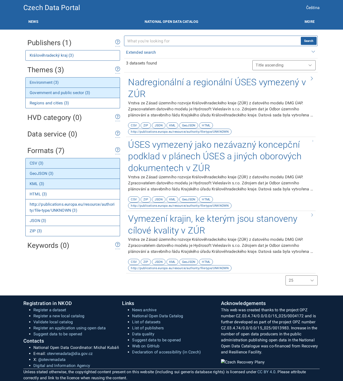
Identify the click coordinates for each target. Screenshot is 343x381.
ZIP (145, 125)
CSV (134, 125)
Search (308, 41)
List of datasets (146, 322)
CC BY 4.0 (266, 371)
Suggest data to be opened (57, 334)
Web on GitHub (145, 346)
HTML (206, 125)
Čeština (313, 7)
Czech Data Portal (51, 8)
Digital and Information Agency (61, 365)
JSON (159, 125)
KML (172, 125)
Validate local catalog (53, 322)
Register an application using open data (69, 328)
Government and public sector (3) (60, 92)
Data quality (143, 334)
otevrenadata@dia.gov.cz (70, 353)
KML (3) (37, 183)
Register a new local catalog (59, 316)
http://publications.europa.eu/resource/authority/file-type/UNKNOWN (180, 131)
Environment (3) (44, 82)
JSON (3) (38, 220)
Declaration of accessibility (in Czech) (166, 352)
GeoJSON (188, 125)
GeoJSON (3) (41, 173)
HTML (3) (38, 194)
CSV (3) (36, 163)
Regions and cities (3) (49, 103)
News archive (144, 310)
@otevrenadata (52, 359)
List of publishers (148, 328)
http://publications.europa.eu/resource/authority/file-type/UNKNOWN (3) (72, 207)
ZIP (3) (36, 230)
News (33, 22)
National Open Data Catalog (157, 316)
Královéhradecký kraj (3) (52, 55)
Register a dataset (49, 310)
